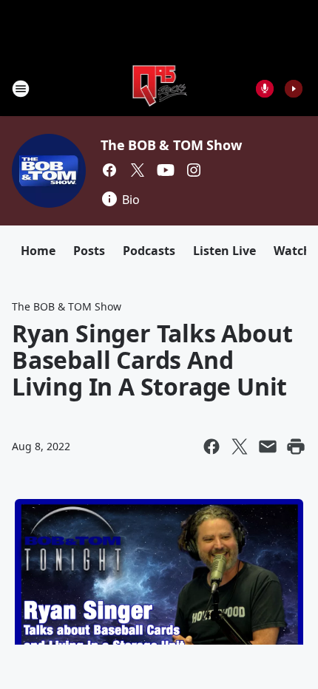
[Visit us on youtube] (166, 170)
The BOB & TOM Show (171, 145)
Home (38, 250)
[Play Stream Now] (293, 89)
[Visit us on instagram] (194, 170)
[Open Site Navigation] (21, 89)
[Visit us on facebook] (109, 170)
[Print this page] (295, 446)
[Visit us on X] (137, 170)
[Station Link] (159, 88)
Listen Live (224, 250)
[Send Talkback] (265, 89)
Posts (89, 250)
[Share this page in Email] (267, 446)
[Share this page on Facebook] (211, 446)
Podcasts (149, 250)
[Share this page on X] (239, 446)
